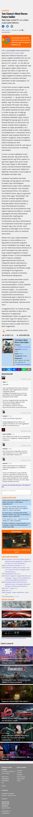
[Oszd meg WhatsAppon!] (23, 369)
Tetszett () (8, 335)
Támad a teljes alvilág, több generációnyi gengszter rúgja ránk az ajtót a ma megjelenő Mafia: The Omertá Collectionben (15, 508)
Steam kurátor (21, 778)
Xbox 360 (27, 347)
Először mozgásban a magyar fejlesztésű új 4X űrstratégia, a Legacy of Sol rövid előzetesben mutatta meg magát (16, 525)
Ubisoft (21, 353)
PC (15, 347)
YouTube (19, 772)
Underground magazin (8, 793)
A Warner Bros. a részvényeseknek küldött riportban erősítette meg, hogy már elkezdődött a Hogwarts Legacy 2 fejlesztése (16, 514)
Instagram (20, 774)
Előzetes (5, 11)
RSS (3, 782)
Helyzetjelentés (9, 596)
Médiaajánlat (5, 778)
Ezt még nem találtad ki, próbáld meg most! (16, 551)
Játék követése (24, 335)
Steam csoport (21, 776)
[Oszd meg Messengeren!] (14, 369)
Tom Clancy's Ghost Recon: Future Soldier (22, 341)
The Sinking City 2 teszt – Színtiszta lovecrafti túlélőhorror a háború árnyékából (16, 520)
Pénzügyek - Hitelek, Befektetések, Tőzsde (17, 592)
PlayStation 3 (20, 347)
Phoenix (7, 30)
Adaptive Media (6, 808)
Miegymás (4, 798)
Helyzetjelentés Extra (11, 574)
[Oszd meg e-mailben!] (12, 26)
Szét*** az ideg (9, 588)
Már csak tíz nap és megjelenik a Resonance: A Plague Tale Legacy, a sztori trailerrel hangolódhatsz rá (16, 502)
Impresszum (5, 776)
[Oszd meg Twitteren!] (7, 26)
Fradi (6, 590)
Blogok (4, 786)
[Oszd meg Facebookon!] (3, 26)
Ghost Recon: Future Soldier (15, 53)
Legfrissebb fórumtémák (10, 557)
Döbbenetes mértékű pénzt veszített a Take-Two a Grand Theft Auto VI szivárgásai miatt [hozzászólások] (17, 570)
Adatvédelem (5, 780)
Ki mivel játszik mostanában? (13, 565)
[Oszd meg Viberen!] (18, 369)
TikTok (19, 780)
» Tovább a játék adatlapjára (22, 364)
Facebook (19, 770)
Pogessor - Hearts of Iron (9, 795)
